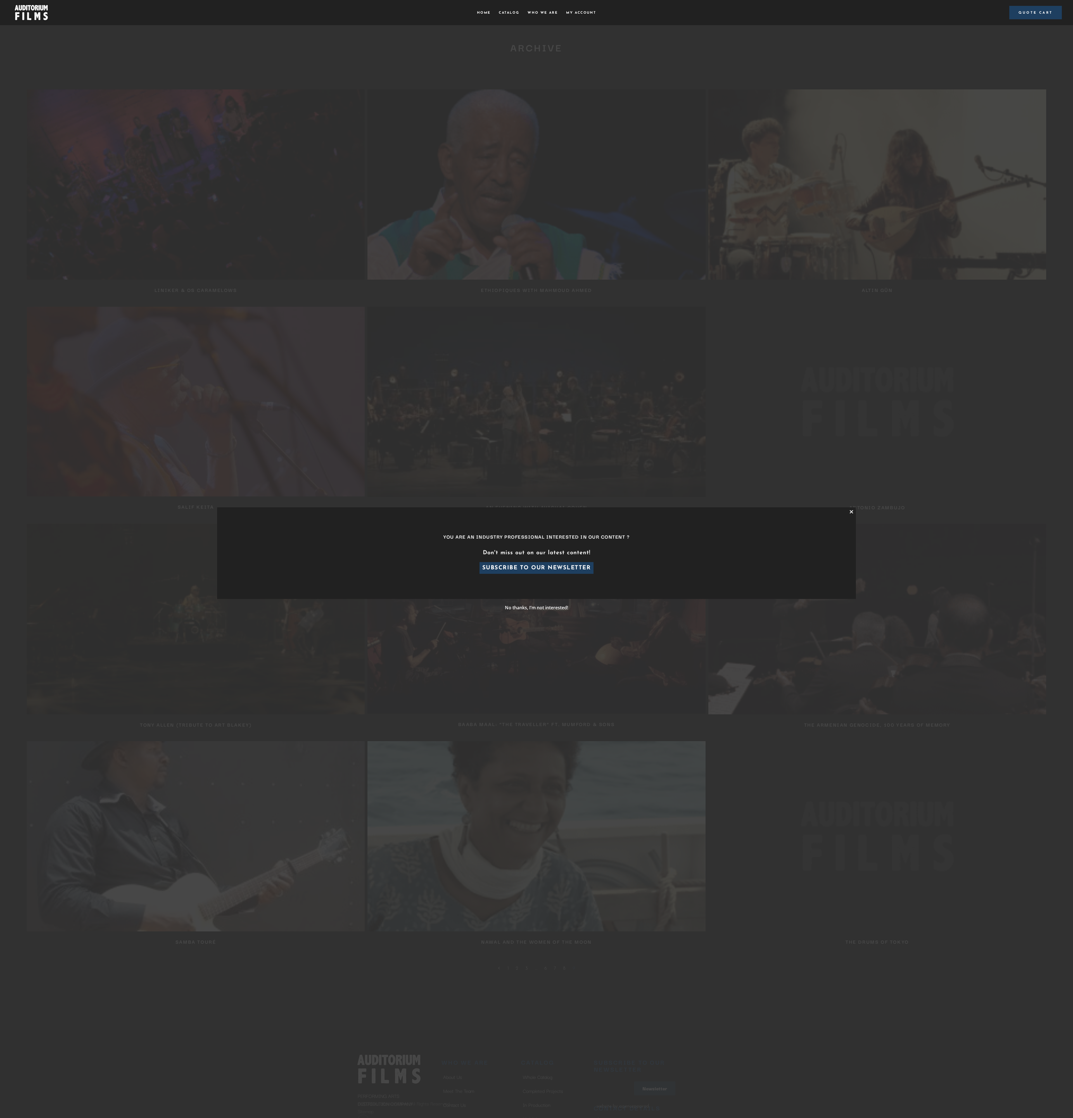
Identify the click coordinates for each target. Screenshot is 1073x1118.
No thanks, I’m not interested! (536, 608)
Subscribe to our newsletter (536, 568)
